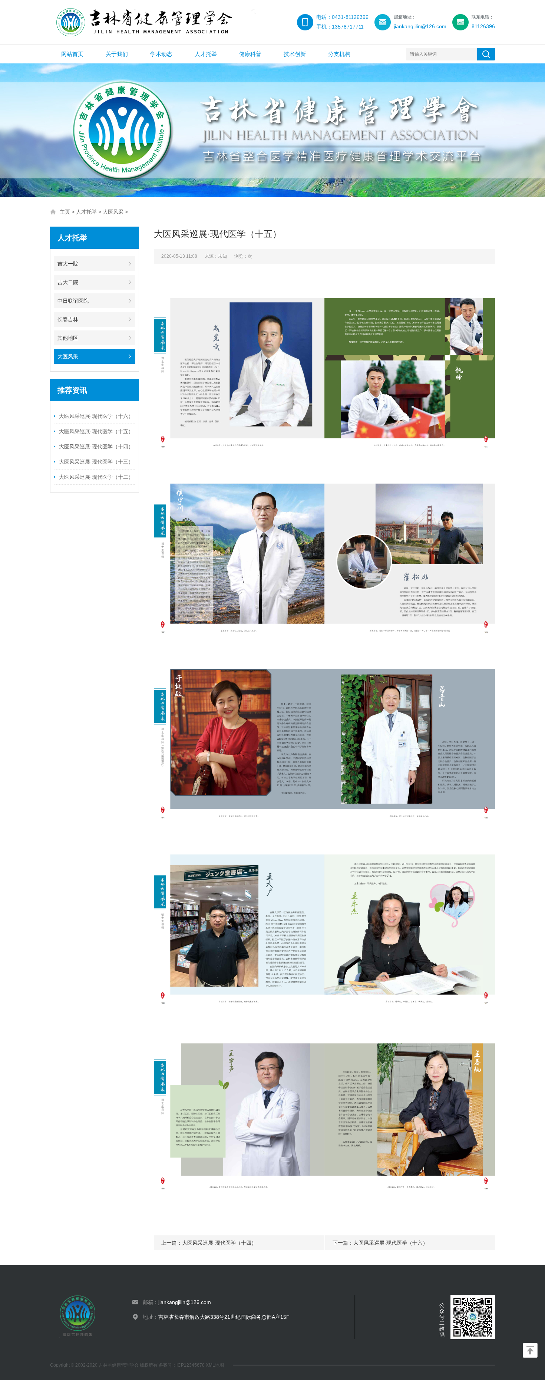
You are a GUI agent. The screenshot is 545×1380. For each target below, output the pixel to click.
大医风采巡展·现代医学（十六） (96, 416)
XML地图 (215, 1365)
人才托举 (206, 54)
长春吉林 (67, 319)
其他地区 (67, 338)
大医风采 (113, 212)
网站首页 (72, 54)
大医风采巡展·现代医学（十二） (96, 477)
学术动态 (161, 54)
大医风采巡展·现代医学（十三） (96, 462)
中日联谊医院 (73, 301)
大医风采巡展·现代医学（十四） (96, 446)
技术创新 (295, 54)
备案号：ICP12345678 (182, 1365)
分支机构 (339, 54)
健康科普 (250, 54)
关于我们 (117, 54)
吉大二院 (67, 282)
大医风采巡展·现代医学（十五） (96, 431)
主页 (65, 212)
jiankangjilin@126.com (184, 1302)
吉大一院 (67, 264)
